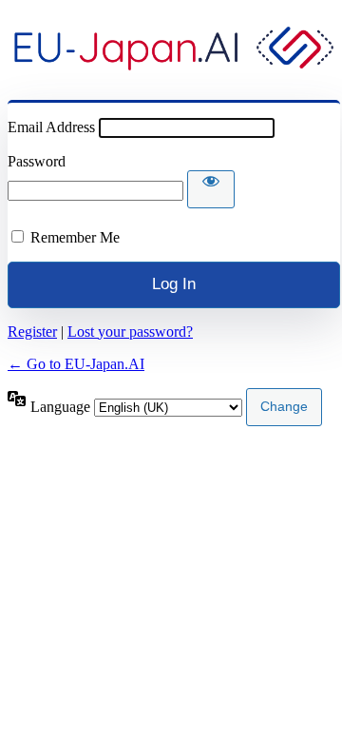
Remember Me (75, 237)
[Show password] (211, 189)
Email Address (51, 127)
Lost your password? (130, 331)
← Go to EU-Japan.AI (76, 364)
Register (32, 331)
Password (37, 161)
